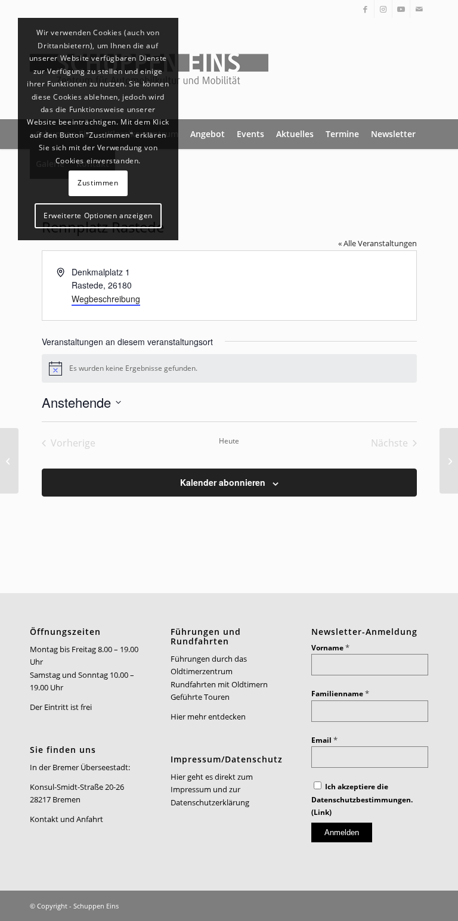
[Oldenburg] (9, 461)
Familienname (340, 694)
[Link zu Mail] (419, 9)
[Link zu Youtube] (401, 9)
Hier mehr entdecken (208, 716)
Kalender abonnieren (222, 482)
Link (321, 812)
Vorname (330, 648)
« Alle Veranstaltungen (377, 243)
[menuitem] (207, 134)
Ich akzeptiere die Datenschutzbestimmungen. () (362, 799)
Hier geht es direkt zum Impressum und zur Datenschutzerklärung (212, 789)
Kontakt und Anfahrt (66, 819)
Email (324, 740)
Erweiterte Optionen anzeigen (98, 215)
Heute (229, 441)
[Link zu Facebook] (365, 9)
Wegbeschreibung (106, 299)
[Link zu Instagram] (383, 9)
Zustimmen (98, 183)
